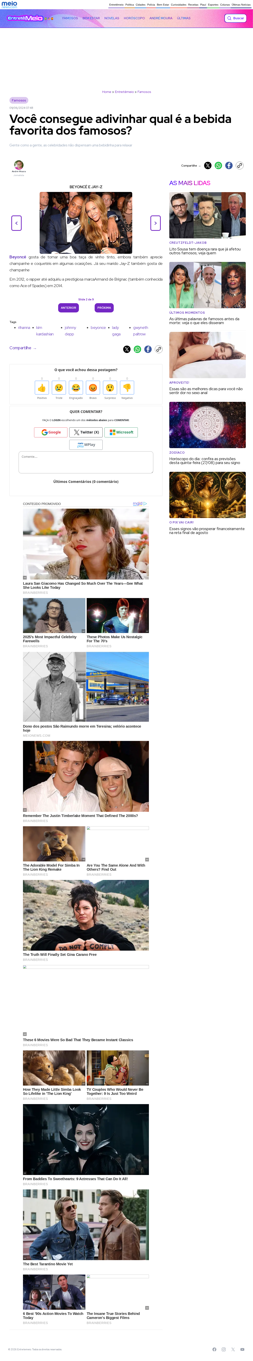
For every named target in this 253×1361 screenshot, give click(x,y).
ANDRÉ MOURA (160, 18)
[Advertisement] (126, 56)
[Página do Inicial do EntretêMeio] (25, 18)
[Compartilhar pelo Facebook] (229, 165)
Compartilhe (191, 165)
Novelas (111, 18)
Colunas (225, 4)
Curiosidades (178, 4)
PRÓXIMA (104, 308)
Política (129, 4)
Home (106, 92)
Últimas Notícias (241, 4)
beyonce (98, 327)
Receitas (193, 4)
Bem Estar (163, 4)
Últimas (184, 18)
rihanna (24, 327)
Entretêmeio (116, 4)
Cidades (140, 4)
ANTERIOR (68, 308)
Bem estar (91, 18)
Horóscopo (134, 18)
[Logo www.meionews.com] (9, 4)
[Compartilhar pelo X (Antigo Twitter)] (208, 165)
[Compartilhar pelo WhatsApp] (218, 165)
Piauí (203, 4)
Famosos (70, 18)
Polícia (151, 4)
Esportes (213, 4)
